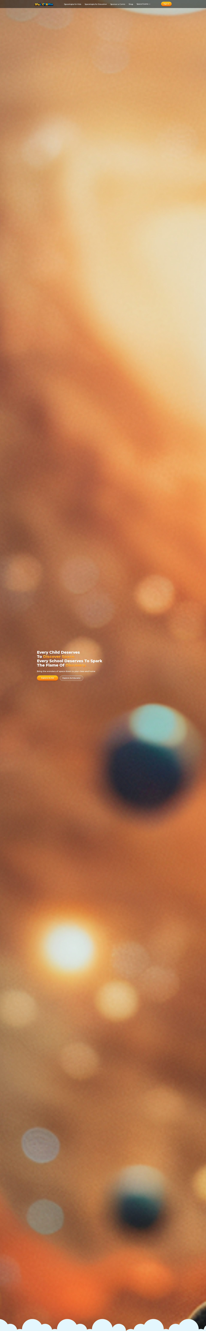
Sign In (166, 4)
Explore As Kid (47, 678)
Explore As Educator (72, 678)
